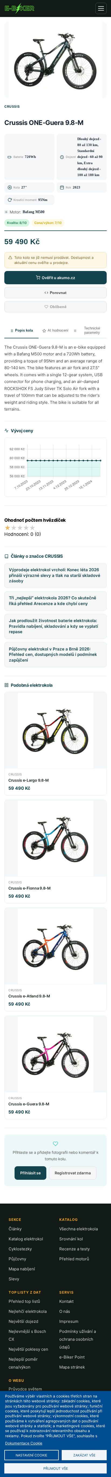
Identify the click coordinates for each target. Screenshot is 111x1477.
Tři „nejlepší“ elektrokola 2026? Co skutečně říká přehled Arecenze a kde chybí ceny (52, 600)
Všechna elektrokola (78, 1228)
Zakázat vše (84, 1455)
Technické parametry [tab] (92, 330)
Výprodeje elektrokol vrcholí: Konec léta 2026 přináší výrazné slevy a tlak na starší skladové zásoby (54, 575)
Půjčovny (17, 1258)
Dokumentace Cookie (23, 1443)
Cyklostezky (20, 1248)
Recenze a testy (74, 1248)
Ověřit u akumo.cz (58, 277)
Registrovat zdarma (73, 1173)
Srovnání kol (71, 1238)
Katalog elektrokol (26, 1238)
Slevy (14, 1278)
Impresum (68, 1321)
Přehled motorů (74, 1258)
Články (15, 1228)
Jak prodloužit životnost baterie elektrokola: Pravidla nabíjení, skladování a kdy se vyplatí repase (53, 626)
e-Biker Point (72, 1357)
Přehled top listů (24, 1301)
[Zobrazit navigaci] (101, 8)
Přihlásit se (30, 1173)
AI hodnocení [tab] (58, 330)
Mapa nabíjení (22, 1268)
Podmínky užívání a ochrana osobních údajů (77, 1339)
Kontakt (66, 1301)
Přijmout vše (55, 1468)
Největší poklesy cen (28, 1349)
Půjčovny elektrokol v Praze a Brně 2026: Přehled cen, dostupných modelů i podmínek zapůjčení (53, 654)
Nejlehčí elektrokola (28, 1311)
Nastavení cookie (31, 1455)
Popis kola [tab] (24, 330)
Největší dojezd (23, 1321)
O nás (64, 1311)
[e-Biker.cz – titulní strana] (19, 8)
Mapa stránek (72, 1367)
